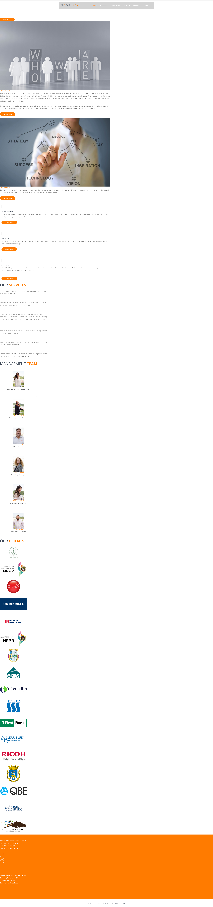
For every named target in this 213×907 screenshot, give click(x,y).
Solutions (116, 5)
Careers (136, 5)
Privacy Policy (119, 903)
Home (95, 5)
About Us (103, 5)
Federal (127, 5)
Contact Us (147, 5)
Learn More (7, 114)
